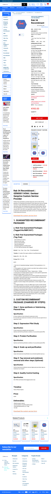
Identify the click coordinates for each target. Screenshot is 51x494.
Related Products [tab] (19, 418)
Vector (4, 65)
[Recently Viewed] (42, 4)
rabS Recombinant (16, 430)
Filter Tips (5, 38)
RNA (4, 57)
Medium (5, 40)
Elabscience (6, 91)
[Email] (35, 126)
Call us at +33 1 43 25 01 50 (6, 469)
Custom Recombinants (6, 30)
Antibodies (5, 7)
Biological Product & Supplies (5, 23)
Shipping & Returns (31, 7)
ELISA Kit (5, 35)
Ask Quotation (20, 7)
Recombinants (6, 55)
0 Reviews (25, 184)
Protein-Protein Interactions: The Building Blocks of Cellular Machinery (6, 193)
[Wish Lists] (38, 4)
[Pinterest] (43, 126)
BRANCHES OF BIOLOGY (6, 68)
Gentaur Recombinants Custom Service (6, 81)
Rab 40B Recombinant (25, 430)
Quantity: (33, 111)
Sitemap (14, 473)
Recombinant (6, 53)
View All (5, 94)
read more (5, 125)
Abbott (4, 88)
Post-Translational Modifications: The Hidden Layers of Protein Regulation (7, 133)
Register (33, 5)
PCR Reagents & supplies (6, 44)
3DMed (5, 86)
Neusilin (12, 7)
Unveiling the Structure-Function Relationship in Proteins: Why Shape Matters (6, 165)
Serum (4, 60)
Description (17, 184)
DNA (4, 33)
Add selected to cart (38, 161)
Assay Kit (5, 17)
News (3, 10)
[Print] (37, 126)
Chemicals (5, 48)
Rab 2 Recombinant (43, 430)
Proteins (5, 50)
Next (47, 418)
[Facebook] (32, 126)
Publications (6, 71)
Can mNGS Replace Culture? (6, 109)
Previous (45, 418)
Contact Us (41, 7)
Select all (35, 158)
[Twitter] (40, 126)
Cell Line (5, 27)
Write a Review (44, 27)
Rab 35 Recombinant (34, 430)
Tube (4, 62)
